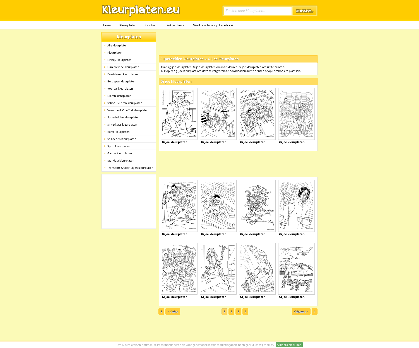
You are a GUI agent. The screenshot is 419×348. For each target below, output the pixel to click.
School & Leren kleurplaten (124, 103)
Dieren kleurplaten (119, 96)
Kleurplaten (128, 25)
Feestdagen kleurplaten (122, 74)
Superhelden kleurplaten (123, 117)
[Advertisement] (238, 42)
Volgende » (301, 311)
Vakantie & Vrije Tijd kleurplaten (127, 110)
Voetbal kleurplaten (120, 88)
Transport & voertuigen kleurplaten (130, 168)
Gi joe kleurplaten (223, 58)
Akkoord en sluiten (289, 345)
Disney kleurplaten (119, 60)
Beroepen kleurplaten (121, 81)
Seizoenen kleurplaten (121, 139)
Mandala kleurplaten (120, 160)
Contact (151, 25)
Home (106, 25)
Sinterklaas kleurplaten (122, 124)
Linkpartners (174, 25)
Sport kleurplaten (118, 146)
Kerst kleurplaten (118, 132)
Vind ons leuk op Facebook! (213, 25)
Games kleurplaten (119, 153)
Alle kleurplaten (117, 45)
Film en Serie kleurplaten (123, 67)
